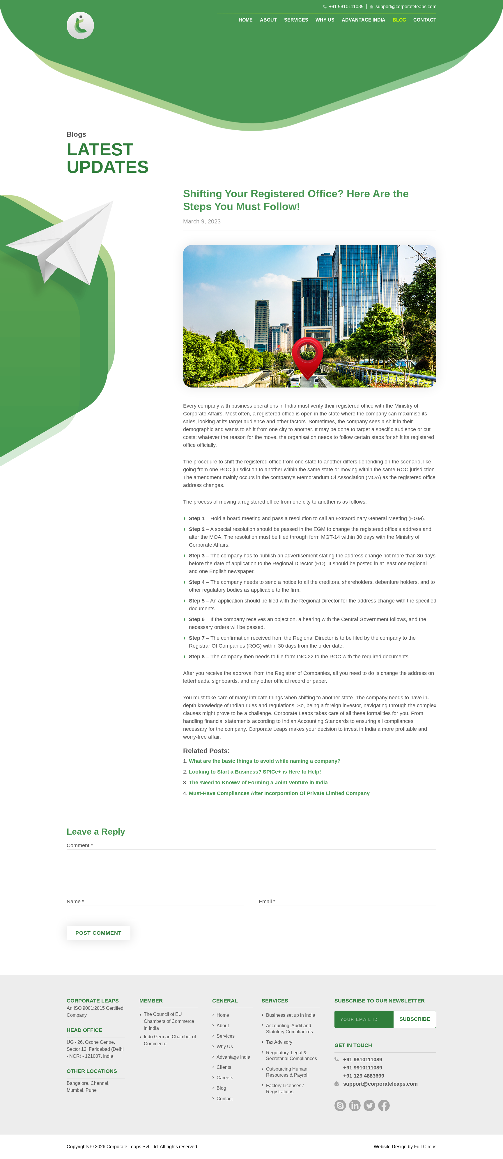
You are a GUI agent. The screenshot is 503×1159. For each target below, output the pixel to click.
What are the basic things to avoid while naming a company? (265, 761)
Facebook (384, 1105)
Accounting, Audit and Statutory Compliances (289, 1028)
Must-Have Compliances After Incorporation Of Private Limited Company (279, 793)
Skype (340, 1105)
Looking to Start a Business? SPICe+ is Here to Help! (255, 772)
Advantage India (363, 20)
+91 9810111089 (346, 6)
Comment (80, 845)
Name (75, 901)
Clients (224, 1067)
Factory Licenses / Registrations (285, 1088)
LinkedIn (355, 1105)
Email (267, 901)
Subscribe (414, 1019)
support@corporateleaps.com (406, 6)
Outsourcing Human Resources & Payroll (287, 1072)
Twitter (369, 1105)
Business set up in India (290, 1015)
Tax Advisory (279, 1042)
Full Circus (425, 1146)
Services (296, 20)
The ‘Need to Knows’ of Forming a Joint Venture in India (258, 782)
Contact (424, 20)
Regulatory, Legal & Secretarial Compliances (291, 1055)
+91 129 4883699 (363, 1076)
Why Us (325, 20)
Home (246, 20)
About (268, 20)
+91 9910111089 (362, 1068)
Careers (225, 1077)
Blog (399, 20)
